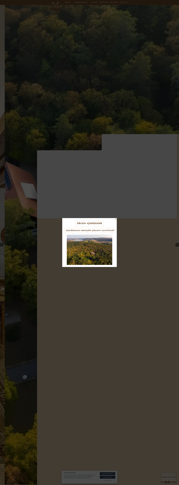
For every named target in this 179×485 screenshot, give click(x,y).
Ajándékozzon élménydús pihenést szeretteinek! (90, 230)
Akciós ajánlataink (89, 223)
